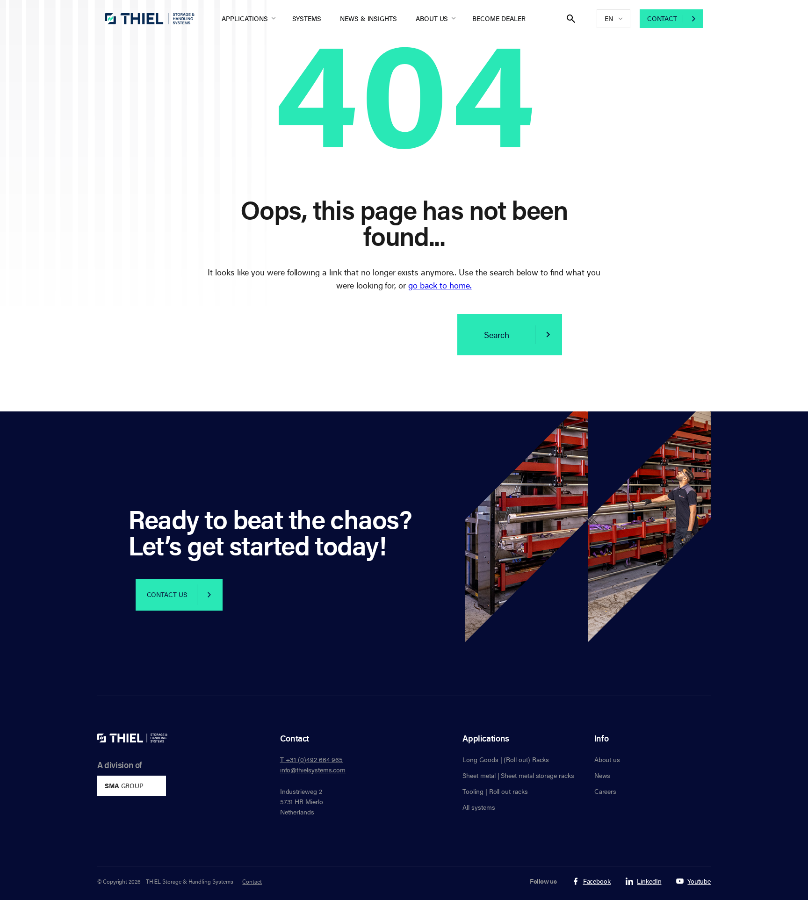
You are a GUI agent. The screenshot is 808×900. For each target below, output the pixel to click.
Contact (662, 18)
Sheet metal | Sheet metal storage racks (518, 775)
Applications (244, 18)
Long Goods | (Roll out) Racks (505, 759)
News (602, 775)
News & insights (368, 18)
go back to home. (440, 285)
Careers (605, 791)
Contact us (167, 594)
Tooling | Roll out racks (494, 791)
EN (609, 18)
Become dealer (498, 18)
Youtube (699, 882)
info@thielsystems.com (313, 769)
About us (432, 18)
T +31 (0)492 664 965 (311, 759)
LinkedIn (649, 882)
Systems (307, 18)
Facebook (597, 882)
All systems (478, 807)
